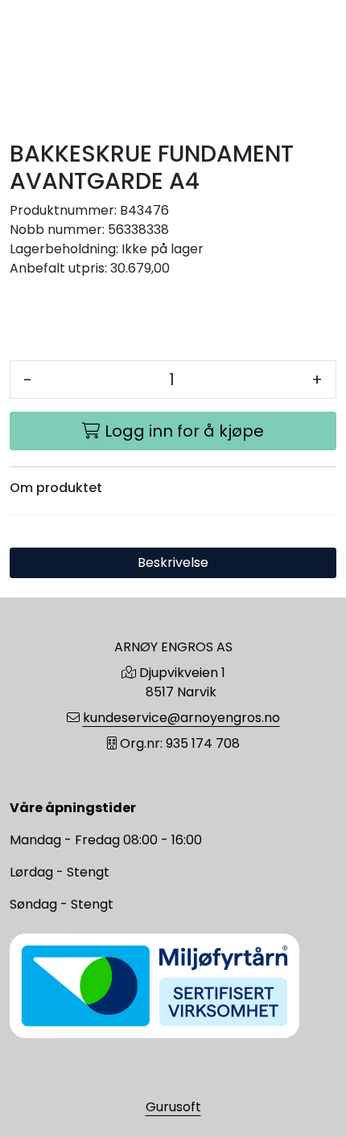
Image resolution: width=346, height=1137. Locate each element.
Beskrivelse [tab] (173, 562)
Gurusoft (173, 1107)
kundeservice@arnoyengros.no (181, 717)
